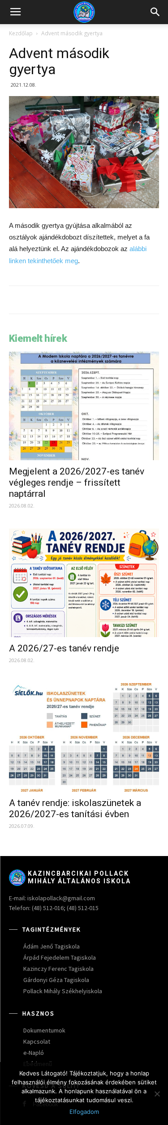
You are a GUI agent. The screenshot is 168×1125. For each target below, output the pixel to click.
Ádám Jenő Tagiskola (51, 946)
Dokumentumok (44, 1030)
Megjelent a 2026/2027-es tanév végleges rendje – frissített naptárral (76, 482)
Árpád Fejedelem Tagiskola (59, 957)
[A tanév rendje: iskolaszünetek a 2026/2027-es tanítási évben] (84, 737)
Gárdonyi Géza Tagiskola (56, 980)
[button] (155, 12)
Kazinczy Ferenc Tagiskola (58, 969)
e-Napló (33, 1053)
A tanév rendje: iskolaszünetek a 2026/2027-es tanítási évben (75, 808)
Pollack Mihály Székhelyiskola (62, 991)
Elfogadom (84, 1111)
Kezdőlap (21, 33)
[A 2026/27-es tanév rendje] (84, 583)
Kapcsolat (36, 1041)
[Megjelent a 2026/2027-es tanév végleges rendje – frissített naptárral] (84, 406)
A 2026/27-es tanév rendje (64, 648)
